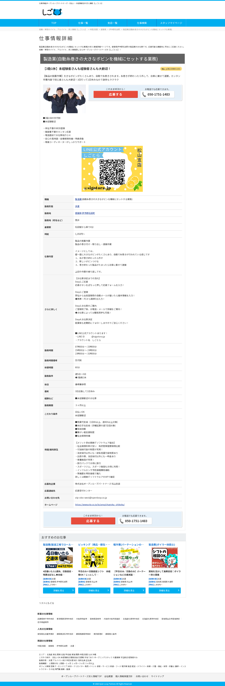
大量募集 (117, 657)
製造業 (78, 199)
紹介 (76, 660)
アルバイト (57, 660)
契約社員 (82, 660)
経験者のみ (133, 657)
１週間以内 (53, 663)
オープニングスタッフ (103, 657)
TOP (53, 23)
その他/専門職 (55, 669)
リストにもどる (46, 603)
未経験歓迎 (65, 657)
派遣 (77, 206)
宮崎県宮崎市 (95, 618)
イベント (93, 666)
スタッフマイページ (171, 23)
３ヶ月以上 (89, 663)
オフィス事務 (45, 666)
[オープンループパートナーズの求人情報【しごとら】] (52, 11)
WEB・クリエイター (76, 666)
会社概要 (108, 676)
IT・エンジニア (61, 666)
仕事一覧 (83, 23)
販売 (87, 666)
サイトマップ (157, 676)
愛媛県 (78, 213)
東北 (55, 654)
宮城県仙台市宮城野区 (170, 618)
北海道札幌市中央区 (131, 618)
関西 (78, 654)
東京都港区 (98, 634)
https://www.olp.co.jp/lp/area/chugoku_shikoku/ (100, 504)
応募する (115, 94)
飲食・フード (116, 666)
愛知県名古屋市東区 (46, 634)
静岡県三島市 (111, 634)
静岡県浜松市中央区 (65, 634)
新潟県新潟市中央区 (65, 618)
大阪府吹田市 (82, 618)
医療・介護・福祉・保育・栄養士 (161, 666)
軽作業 (125, 666)
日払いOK (56, 657)
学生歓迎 (124, 657)
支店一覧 (112, 23)
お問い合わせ (142, 676)
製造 (130, 666)
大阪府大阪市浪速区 (112, 618)
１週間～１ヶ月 (65, 663)
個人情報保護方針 (124, 676)
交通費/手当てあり (86, 657)
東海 (73, 654)
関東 (59, 654)
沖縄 (94, 654)
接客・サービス (103, 666)
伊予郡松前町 (88, 213)
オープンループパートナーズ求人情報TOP (81, 676)
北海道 (50, 654)
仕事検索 (142, 23)
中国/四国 (42, 645)
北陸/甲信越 (66, 654)
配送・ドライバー (139, 666)
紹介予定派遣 (68, 660)
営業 (53, 666)
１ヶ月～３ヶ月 (78, 663)
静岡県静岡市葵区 (83, 634)
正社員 (88, 660)
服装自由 (74, 657)
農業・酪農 (65, 669)
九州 (90, 654)
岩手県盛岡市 (43, 622)
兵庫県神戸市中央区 (46, 618)
